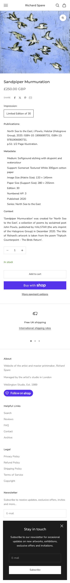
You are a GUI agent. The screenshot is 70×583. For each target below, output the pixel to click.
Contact (8, 431)
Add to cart (35, 274)
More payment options (35, 294)
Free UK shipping (35, 322)
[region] (35, 323)
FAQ (6, 425)
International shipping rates (35, 328)
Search (8, 413)
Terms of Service (13, 475)
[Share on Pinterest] (25, 97)
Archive (8, 437)
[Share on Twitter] (19, 97)
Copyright (9, 481)
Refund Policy (12, 462)
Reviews (8, 419)
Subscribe (35, 570)
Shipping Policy (13, 468)
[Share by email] (30, 97)
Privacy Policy (12, 456)
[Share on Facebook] (14, 97)
